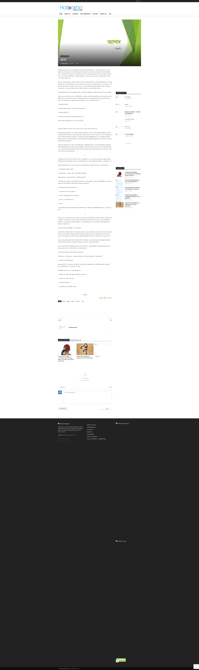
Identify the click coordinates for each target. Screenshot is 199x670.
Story (83, 301)
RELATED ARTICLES (64, 340)
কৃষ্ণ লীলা (126, 104)
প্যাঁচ (111, 320)
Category (75, 14)
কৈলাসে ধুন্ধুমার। (128, 97)
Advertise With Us (91, 427)
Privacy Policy (90, 434)
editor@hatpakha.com (70, 435)
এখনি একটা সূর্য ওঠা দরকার (129, 119)
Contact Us (103, 14)
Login (110, 387)
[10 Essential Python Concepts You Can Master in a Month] (120, 191)
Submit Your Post (91, 425)
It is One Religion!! (129, 134)
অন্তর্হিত (59, 320)
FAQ (110, 14)
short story (77, 301)
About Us (67, 14)
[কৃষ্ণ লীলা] (120, 106)
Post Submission (85, 14)
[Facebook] (59, 1)
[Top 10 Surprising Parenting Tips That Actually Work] (120, 183)
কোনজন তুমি (97, 356)
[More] (110, 310)
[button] (139, 14)
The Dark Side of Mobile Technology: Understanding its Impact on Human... (133, 174)
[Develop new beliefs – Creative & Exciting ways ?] (120, 114)
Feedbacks (89, 432)
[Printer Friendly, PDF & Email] (105, 298)
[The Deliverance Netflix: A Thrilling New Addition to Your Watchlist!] (120, 199)
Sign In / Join (138, 1)
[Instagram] (62, 1)
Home (60, 14)
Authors (95, 14)
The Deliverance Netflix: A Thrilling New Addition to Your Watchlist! (132, 196)
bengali (68, 301)
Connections (90, 429)
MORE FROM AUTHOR (76, 340)
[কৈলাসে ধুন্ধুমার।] (120, 99)
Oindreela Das (65, 63)
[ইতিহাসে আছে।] (120, 128)
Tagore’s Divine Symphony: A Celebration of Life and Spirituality (132, 204)
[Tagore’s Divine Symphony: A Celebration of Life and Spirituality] (85, 349)
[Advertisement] (112, 7)
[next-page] (61, 364)
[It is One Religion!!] (120, 136)
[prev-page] (59, 364)
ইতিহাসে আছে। (128, 126)
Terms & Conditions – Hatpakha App (96, 439)
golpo (72, 301)
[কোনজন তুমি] (103, 349)
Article (63, 301)
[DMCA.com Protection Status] (121, 662)
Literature (64, 17)
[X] (64, 1)
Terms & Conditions (92, 436)
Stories (69, 17)
